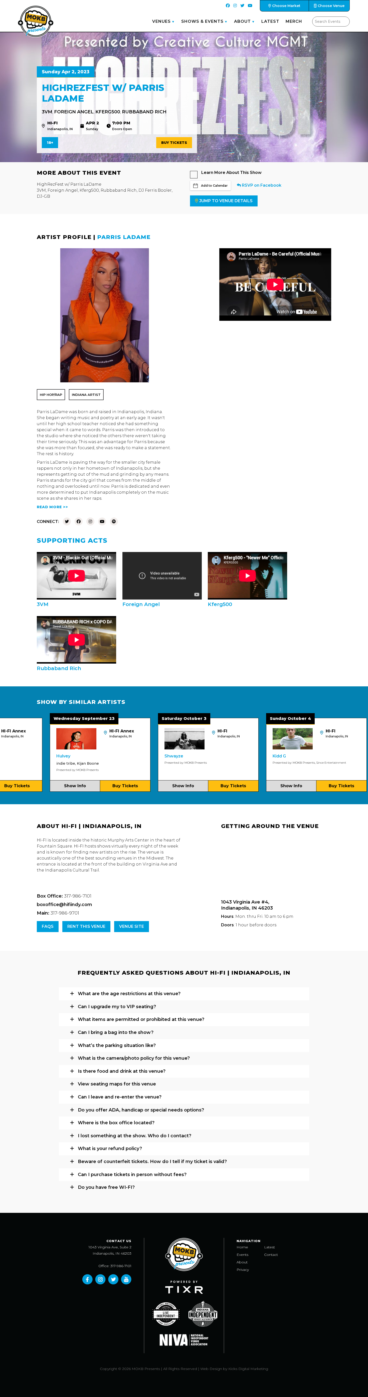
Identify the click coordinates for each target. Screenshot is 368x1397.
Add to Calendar (214, 185)
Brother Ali (351, 756)
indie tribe (25, 763)
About (242, 21)
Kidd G (238, 756)
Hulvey (23, 756)
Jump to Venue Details (226, 200)
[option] (59, 755)
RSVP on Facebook (261, 185)
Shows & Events (202, 21)
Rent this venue (86, 926)
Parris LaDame (123, 237)
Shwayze (133, 756)
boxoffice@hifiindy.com (64, 904)
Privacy (243, 1269)
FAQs (48, 926)
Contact (271, 1254)
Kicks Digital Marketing (248, 1368)
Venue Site (131, 926)
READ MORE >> (52, 507)
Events (242, 1254)
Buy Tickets (174, 142)
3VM (47, 112)
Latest (270, 21)
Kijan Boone (47, 763)
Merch (294, 21)
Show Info (34, 785)
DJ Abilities (350, 763)
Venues (161, 21)
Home (242, 1247)
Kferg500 (107, 112)
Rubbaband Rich (144, 112)
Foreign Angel (74, 112)
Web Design (211, 1368)
